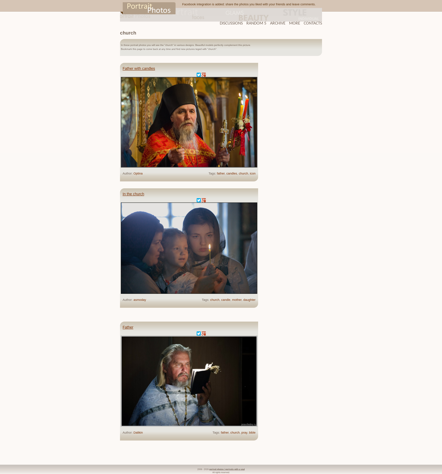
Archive (277, 23)
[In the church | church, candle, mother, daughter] (189, 293)
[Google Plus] (204, 75)
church (243, 173)
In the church (133, 194)
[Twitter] (199, 75)
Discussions (231, 23)
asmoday (139, 300)
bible (252, 432)
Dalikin (138, 432)
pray (244, 432)
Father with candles (139, 68)
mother (237, 300)
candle (225, 300)
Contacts (313, 23)
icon (253, 173)
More (294, 23)
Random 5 (256, 23)
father (221, 173)
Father (128, 327)
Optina (138, 173)
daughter (249, 300)
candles (231, 173)
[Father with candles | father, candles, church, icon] (189, 166)
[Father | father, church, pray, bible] (189, 425)
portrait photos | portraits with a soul (227, 469)
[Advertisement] (292, 115)
